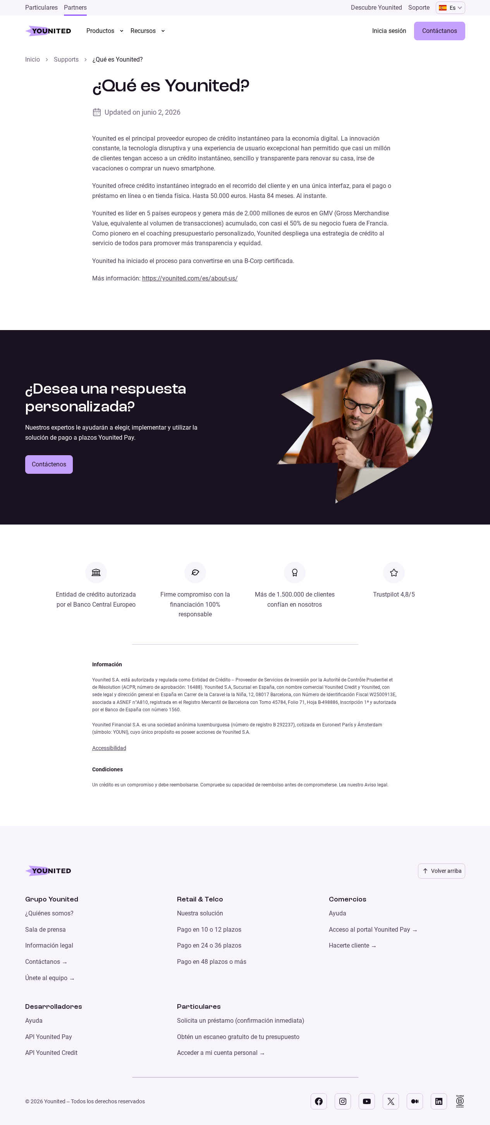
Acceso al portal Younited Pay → (373, 929)
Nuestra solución (200, 913)
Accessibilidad (109, 748)
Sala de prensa (45, 929)
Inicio (32, 59)
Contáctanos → (46, 961)
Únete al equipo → (50, 978)
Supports (66, 59)
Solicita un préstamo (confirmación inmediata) (240, 1020)
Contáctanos (439, 30)
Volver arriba (446, 871)
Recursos (143, 30)
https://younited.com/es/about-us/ (190, 278)
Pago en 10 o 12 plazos (209, 929)
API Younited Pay (48, 1037)
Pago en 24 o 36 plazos (209, 945)
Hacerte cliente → (353, 945)
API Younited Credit (51, 1052)
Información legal (49, 945)
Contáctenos (49, 464)
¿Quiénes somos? (49, 913)
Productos (100, 30)
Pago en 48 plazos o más (211, 961)
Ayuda (337, 913)
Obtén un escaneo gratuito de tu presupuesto (238, 1037)
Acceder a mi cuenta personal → (221, 1052)
